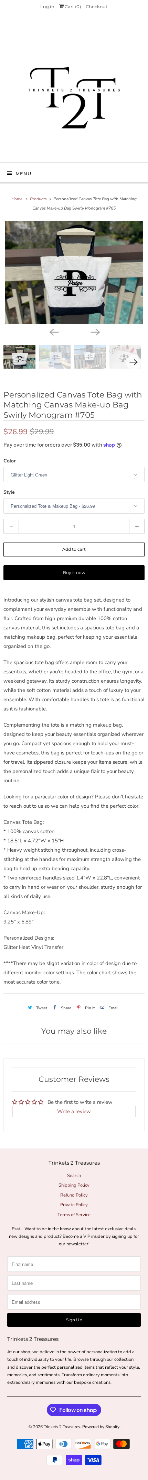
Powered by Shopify (100, 1426)
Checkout (96, 6)
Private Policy (74, 1205)
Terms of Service (74, 1215)
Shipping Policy (74, 1185)
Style (9, 492)
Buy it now (74, 572)
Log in (47, 6)
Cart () (72, 6)
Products (39, 199)
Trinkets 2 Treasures (62, 1426)
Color (9, 461)
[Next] (94, 331)
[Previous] (53, 331)
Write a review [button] (74, 1111)
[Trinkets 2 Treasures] (74, 90)
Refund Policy (74, 1195)
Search (74, 1176)
